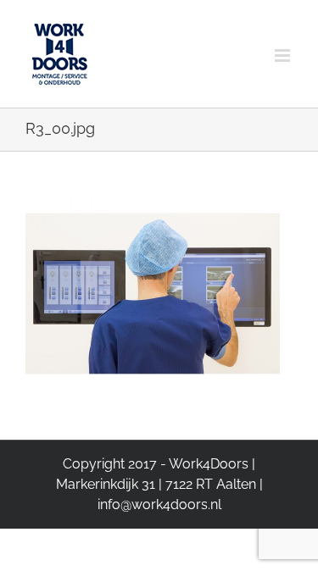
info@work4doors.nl (159, 504)
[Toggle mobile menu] (284, 40)
